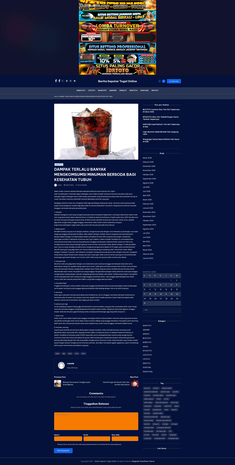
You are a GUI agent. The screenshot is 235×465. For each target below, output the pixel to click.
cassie (70, 363)
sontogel (165, 424)
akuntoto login (165, 392)
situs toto (147, 424)
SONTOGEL (147, 367)
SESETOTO (147, 363)
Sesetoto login (165, 417)
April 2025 (146, 195)
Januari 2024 (148, 258)
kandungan (147, 406)
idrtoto (145, 346)
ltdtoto (177, 406)
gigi (64, 353)
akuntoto (156, 388)
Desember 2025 (149, 166)
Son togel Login (161, 431)
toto (170, 431)
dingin (57, 353)
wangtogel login (173, 438)
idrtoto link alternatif (161, 402)
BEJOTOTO (147, 338)
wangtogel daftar (159, 438)
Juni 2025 (146, 191)
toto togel (155, 435)
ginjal (70, 353)
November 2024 (149, 216)
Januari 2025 (148, 208)
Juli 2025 (146, 187)
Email (86, 435)
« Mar (146, 310)
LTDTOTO (146, 359)
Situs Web (115, 435)
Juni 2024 (146, 237)
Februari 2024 (148, 254)
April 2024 (147, 245)
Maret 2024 (147, 250)
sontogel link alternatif (163, 427)
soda (76, 353)
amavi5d (175, 392)
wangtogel (173, 435)
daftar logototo (148, 399)
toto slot (146, 435)
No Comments (82, 185)
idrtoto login (174, 402)
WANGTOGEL (148, 371)
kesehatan (158, 406)
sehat (166, 410)
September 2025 (149, 179)
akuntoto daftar (166, 388)
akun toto (147, 388)
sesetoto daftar (158, 413)
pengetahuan (157, 410)
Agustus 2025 (148, 183)
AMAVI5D (146, 330)
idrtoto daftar (148, 402)
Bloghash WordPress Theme (143, 461)
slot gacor (156, 424)
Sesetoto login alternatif (164, 420)
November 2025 (149, 170)
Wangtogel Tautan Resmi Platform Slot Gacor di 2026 (161, 140)
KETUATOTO (147, 351)
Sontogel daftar (149, 427)
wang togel (147, 438)
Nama (57, 435)
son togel (174, 424)
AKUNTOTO (147, 325)
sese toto (147, 413)
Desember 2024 (149, 212)
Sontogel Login (148, 431)
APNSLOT (146, 334)
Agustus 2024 (148, 229)
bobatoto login (171, 395)
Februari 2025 (148, 204)
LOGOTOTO (147, 355)
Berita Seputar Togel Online (117, 81)
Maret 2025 (147, 200)
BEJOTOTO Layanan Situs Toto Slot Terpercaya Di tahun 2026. (161, 110)
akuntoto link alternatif (150, 392)
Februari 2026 (148, 162)
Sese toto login (148, 420)
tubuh (83, 353)
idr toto (166, 399)
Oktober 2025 (148, 174)
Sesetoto (174, 410)
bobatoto (147, 395)
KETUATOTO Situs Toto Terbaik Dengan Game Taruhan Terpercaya (161, 118)
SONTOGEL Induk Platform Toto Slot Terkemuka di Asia (161, 125)
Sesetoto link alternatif (150, 417)
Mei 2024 (146, 241)
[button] (174, 81)
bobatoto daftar (158, 395)
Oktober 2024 (148, 220)
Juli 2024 (146, 233)
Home (56, 96)
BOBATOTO (59, 164)
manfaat (146, 410)
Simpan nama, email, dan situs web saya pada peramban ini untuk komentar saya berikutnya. (89, 444)
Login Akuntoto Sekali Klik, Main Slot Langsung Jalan (160, 133)
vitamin (164, 435)
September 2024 (149, 225)
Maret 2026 (147, 158)
